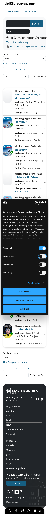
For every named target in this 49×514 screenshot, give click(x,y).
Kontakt (10, 445)
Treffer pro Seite (38, 76)
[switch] (42, 256)
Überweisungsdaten (16, 468)
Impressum (23, 497)
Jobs (8, 454)
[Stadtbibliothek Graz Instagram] (39, 510)
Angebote (11, 411)
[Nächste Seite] (28, 69)
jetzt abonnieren (16, 483)
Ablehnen (24, 309)
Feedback (11, 440)
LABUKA (10, 415)
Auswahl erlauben (24, 300)
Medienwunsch (13, 459)
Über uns (10, 449)
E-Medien (42, 37)
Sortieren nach (10, 54)
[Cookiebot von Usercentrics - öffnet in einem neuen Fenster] (35, 203)
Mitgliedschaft (13, 406)
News (9, 424)
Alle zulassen (24, 291)
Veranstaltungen (14, 429)
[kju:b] (9, 420)
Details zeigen (34, 283)
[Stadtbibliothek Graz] (19, 4)
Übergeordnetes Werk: (26, 188)
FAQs (8, 463)
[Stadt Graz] (24, 492)
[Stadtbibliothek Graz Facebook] (35, 510)
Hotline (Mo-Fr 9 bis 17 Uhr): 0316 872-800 (20, 399)
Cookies (10, 497)
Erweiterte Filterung (18, 42)
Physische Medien (25, 37)
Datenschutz (12, 501)
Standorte (11, 434)
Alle (11, 37)
